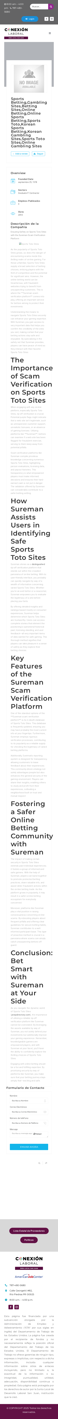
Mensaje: (14, 1129)
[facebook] (46, 19)
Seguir (40, 154)
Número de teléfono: (19, 1118)
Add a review (21, 154)
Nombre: (14, 1096)
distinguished (38, 564)
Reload (38, 1134)
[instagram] (52, 19)
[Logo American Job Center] (29, 1275)
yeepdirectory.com (20, 1015)
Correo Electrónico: (18, 1107)
